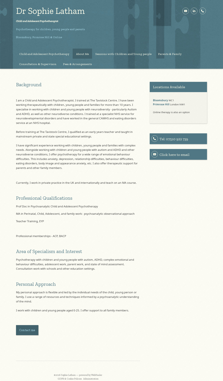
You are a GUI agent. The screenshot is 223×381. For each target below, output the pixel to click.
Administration (90, 378)
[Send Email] (186, 11)
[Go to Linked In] (194, 11)
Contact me (27, 330)
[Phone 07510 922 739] (203, 11)
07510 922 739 (177, 139)
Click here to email (174, 154)
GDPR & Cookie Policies (70, 378)
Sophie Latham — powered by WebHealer (81, 375)
